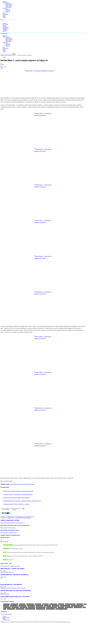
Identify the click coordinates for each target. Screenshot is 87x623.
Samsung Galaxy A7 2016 (53, 604)
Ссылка (10, 481)
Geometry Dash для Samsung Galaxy (10, 535)
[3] (15, 508)
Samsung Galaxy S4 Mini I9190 (40, 607)
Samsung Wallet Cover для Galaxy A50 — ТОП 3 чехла (15, 596)
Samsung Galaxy (4, 55)
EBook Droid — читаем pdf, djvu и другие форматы (20, 517)
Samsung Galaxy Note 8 (31, 607)
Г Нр (5, 552)
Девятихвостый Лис (8, 545)
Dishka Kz (6, 548)
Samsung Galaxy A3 (6, 604)
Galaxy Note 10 (6, 2)
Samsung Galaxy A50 (38, 604)
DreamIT (2, 64)
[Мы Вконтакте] (1, 540)
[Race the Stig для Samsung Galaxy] (8, 527)
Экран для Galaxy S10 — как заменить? (11, 584)
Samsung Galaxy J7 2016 (39, 605)
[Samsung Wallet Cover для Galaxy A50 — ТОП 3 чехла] (5, 594)
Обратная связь (6, 619)
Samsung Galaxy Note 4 (7, 607)
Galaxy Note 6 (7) (9, 5)
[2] (13, 508)
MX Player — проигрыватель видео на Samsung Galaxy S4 (21, 516)
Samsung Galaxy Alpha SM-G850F (70, 604)
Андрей (5, 559)
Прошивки (5, 30)
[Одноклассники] (4, 513)
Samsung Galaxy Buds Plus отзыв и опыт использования (16, 590)
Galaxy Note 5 (9, 6)
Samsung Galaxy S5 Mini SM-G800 (52, 607)
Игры (4, 15)
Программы (5, 14)
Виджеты (5, 26)
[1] (11, 508)
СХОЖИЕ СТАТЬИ (5, 520)
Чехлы (4, 25)
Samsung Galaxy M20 (48, 605)
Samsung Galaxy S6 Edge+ (78, 607)
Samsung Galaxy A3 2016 (14, 604)
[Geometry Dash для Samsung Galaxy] (9, 532)
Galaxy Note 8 (9, 3)
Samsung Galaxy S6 (61, 607)
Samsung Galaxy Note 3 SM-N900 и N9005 (77, 605)
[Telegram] (9, 513)
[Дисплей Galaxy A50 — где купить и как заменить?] (7, 572)
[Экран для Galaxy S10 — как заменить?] (4, 581)
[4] (16, 508)
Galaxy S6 (8, 10)
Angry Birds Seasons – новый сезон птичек (22, 484)
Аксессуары (5, 24)
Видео (4, 31)
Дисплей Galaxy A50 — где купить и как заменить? (14, 574)
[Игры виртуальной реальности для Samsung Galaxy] (12, 522)
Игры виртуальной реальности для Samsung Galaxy (15, 525)
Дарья (5, 556)
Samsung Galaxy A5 (22, 604)
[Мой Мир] (6, 513)
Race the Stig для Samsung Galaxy (10, 530)
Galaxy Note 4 (9, 7)
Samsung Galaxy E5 (79, 604)
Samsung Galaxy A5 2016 (30, 604)
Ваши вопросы (6, 617)
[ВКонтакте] (2, 513)
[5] (18, 508)
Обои (4, 16)
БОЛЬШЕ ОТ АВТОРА (14, 520)
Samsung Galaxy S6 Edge (68, 607)
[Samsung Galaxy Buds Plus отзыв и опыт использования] (13, 588)
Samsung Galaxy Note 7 (23, 607)
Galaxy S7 (8, 9)
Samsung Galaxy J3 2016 (22, 605)
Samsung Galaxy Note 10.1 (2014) (65, 605)
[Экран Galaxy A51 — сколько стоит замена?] (10, 566)
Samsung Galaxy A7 (45, 604)
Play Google (4, 481)
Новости (5, 1)
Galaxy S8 (5, 8)
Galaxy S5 (8, 11)
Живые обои (6, 27)
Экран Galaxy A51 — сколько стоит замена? (12, 568)
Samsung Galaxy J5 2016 (30, 605)
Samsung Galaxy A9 (61, 604)
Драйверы (5, 28)
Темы (4, 17)
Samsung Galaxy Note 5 (15, 607)
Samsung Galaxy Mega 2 (55, 605)
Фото (4, 618)
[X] (8, 513)
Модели (4, 23)
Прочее (4, 616)
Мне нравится (8, 614)
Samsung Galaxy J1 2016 (13, 605)
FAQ (4, 12)
